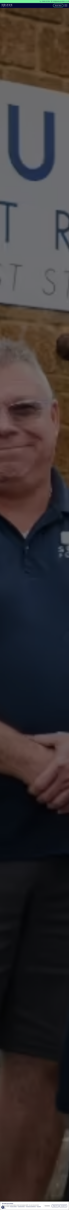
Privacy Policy (13, 1206)
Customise (47, 1205)
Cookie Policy (21, 1206)
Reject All (55, 1205)
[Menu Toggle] (65, 5)
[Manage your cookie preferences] (2, 1207)
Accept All (63, 1205)
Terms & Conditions (31, 1206)
